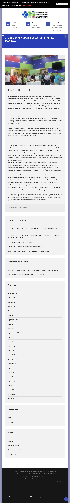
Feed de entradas (13, 445)
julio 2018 (11, 342)
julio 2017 (11, 372)
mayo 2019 (11, 328)
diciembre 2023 (13, 293)
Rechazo (65, 4)
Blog (9, 418)
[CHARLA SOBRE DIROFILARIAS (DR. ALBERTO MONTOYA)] (35, 70)
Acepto (59, 4)
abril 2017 (11, 385)
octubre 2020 (12, 302)
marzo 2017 (11, 390)
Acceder (10, 441)
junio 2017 (11, 377)
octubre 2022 (12, 298)
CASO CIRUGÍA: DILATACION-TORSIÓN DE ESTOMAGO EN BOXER (29, 251)
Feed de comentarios (14, 450)
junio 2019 (11, 324)
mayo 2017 (11, 381)
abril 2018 (11, 350)
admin (14, 90)
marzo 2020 (11, 306)
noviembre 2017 (13, 363)
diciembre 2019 (13, 311)
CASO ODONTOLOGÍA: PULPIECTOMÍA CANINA (28, 274)
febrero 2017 (12, 394)
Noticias (33, 90)
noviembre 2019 (13, 315)
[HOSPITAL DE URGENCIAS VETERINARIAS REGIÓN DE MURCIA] (35, 14)
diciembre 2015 (13, 399)
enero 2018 (11, 355)
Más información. (26, 5)
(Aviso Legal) (61, 481)
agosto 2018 (12, 337)
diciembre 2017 (13, 359)
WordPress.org (13, 454)
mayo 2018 (11, 346)
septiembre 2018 (13, 333)
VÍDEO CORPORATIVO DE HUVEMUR (20, 242)
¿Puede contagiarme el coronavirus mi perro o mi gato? (25, 246)
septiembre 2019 (13, 320)
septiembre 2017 (13, 368)
